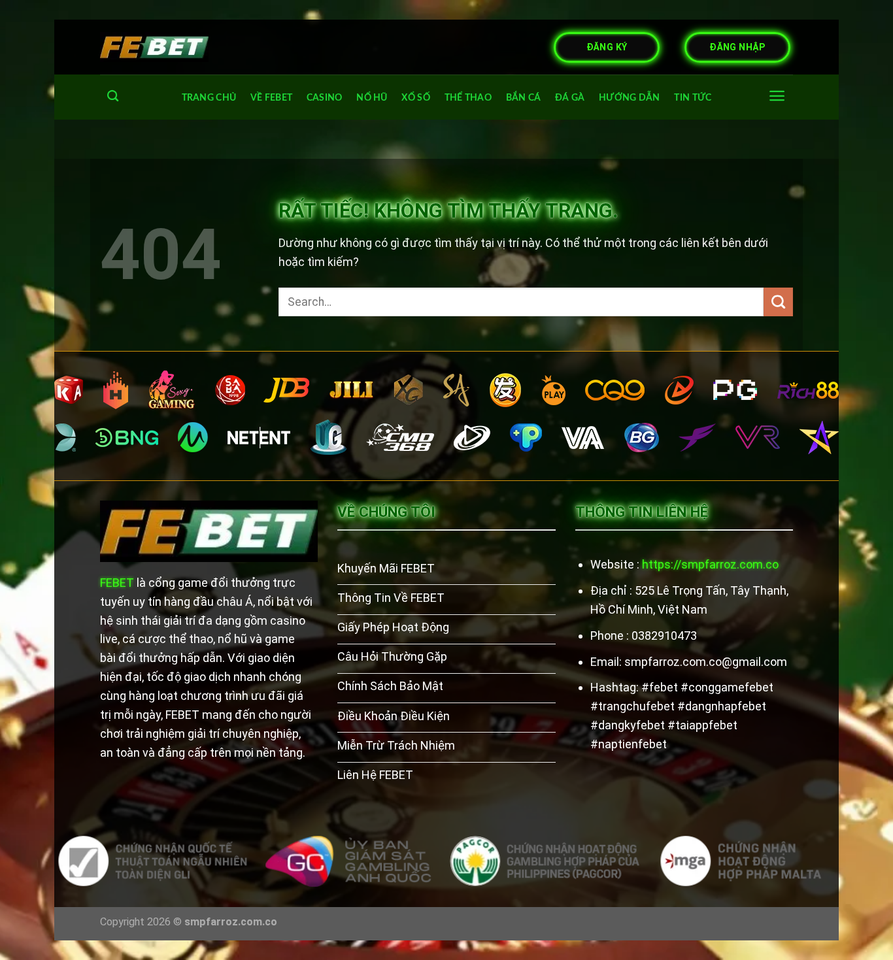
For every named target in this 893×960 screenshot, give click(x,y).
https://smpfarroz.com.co (710, 564)
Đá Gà (569, 98)
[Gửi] (778, 302)
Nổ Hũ (371, 98)
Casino (325, 98)
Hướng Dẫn (629, 98)
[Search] (113, 96)
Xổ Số (415, 98)
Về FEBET (271, 98)
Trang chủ (209, 98)
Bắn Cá (523, 98)
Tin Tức (692, 98)
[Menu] (777, 96)
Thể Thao (468, 98)
